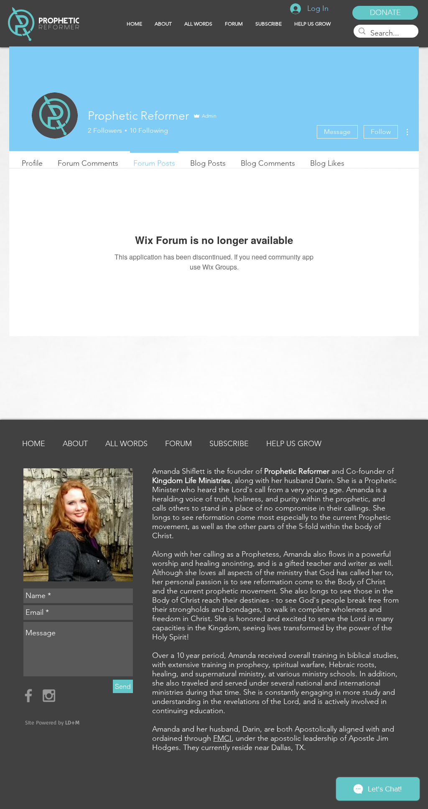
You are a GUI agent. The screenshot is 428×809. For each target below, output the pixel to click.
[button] (268, 23)
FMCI (222, 738)
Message (337, 132)
